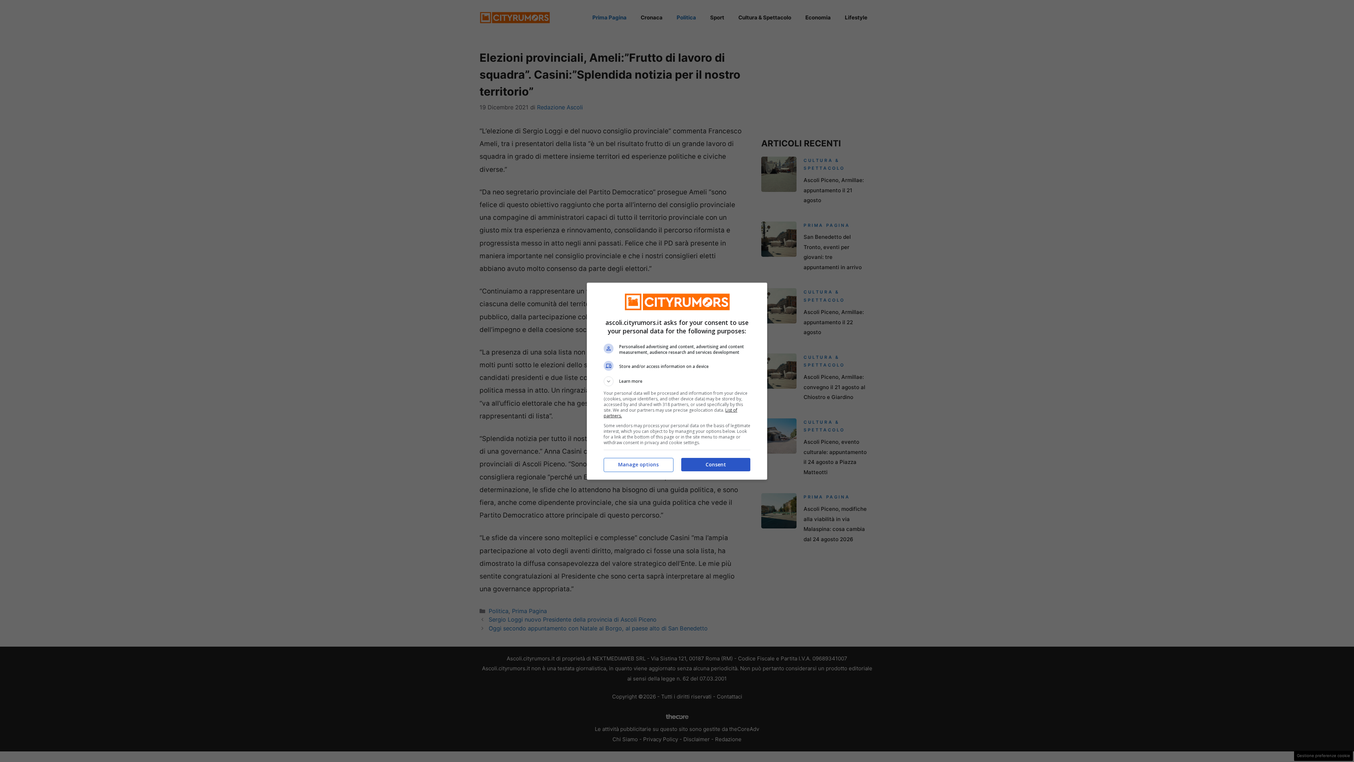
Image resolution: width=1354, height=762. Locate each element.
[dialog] (677, 381)
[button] (677, 381)
